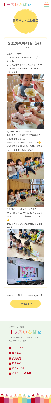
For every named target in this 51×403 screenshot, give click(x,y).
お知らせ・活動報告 (21, 373)
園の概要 (16, 362)
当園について (18, 347)
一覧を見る (24, 303)
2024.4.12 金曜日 (14, 295)
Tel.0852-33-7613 (17, 341)
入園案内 (16, 357)
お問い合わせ (18, 367)
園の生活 (16, 352)
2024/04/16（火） (36, 295)
